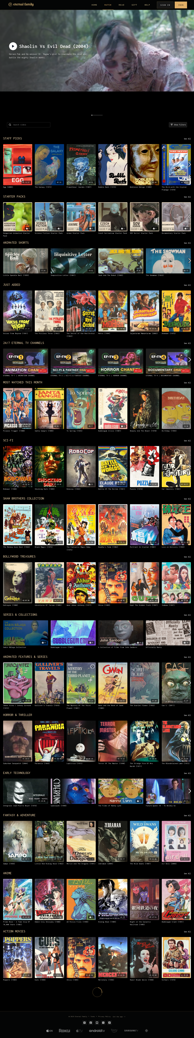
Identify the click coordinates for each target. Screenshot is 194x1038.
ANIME (7, 873)
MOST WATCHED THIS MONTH (22, 382)
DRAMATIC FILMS (15, 1011)
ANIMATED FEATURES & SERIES (25, 656)
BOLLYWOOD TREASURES (19, 556)
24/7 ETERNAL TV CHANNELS (23, 343)
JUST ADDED (11, 284)
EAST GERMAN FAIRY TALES (22, 1000)
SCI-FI (8, 440)
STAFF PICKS (12, 138)
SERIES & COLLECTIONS (20, 614)
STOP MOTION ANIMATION (21, 1022)
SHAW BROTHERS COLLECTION (23, 498)
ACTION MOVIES (14, 931)
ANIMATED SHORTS (16, 242)
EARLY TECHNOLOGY (16, 773)
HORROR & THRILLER (17, 715)
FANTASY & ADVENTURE (19, 815)
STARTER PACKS (14, 196)
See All (187, 139)
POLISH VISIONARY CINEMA (22, 989)
